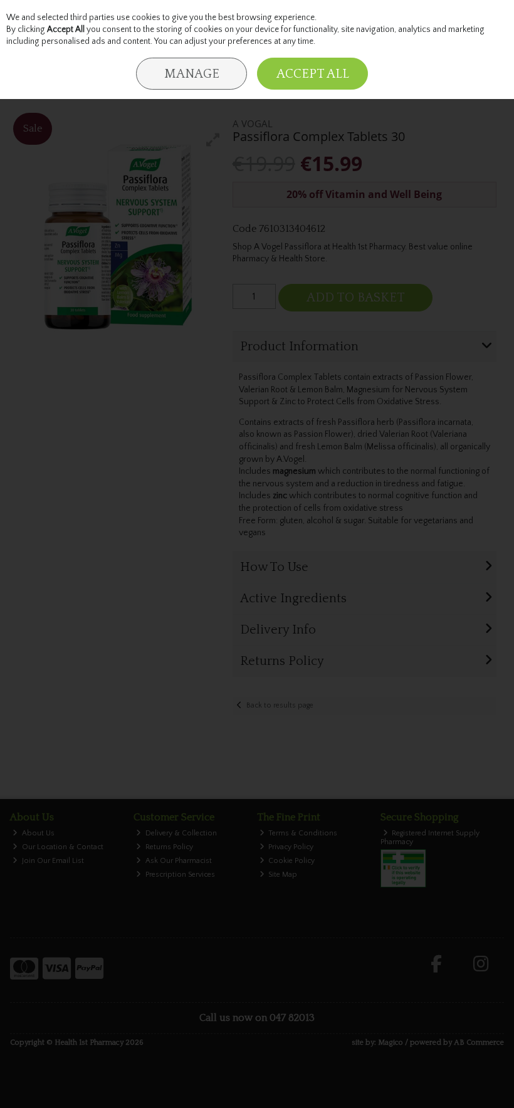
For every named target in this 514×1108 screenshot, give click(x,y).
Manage (191, 74)
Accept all (312, 74)
